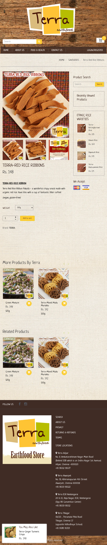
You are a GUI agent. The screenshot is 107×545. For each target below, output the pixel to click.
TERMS (59, 437)
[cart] (100, 40)
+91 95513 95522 (63, 487)
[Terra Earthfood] (53, 19)
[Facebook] (19, 404)
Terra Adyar (62, 453)
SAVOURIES (73, 60)
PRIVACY (59, 427)
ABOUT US (60, 422)
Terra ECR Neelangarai (67, 494)
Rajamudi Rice (94, 152)
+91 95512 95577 (63, 468)
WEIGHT (6, 208)
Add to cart (27, 218)
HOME (62, 60)
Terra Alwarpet (64, 475)
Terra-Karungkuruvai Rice (94, 127)
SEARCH (59, 417)
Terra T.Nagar (63, 513)
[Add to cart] (29, 303)
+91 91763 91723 (63, 528)
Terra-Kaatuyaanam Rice (96, 165)
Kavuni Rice (93, 140)
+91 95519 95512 (63, 505)
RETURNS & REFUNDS (66, 432)
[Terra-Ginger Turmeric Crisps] (10, 532)
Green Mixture (12, 302)
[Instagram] (26, 404)
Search (99, 84)
